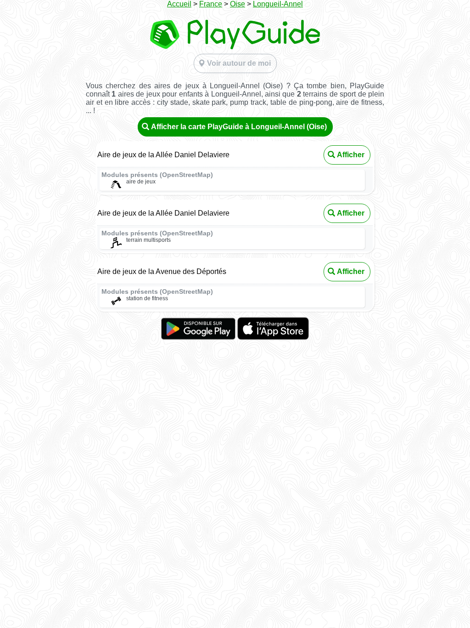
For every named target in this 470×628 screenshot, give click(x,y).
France (210, 4)
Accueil (179, 4)
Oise (237, 4)
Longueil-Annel (278, 4)
